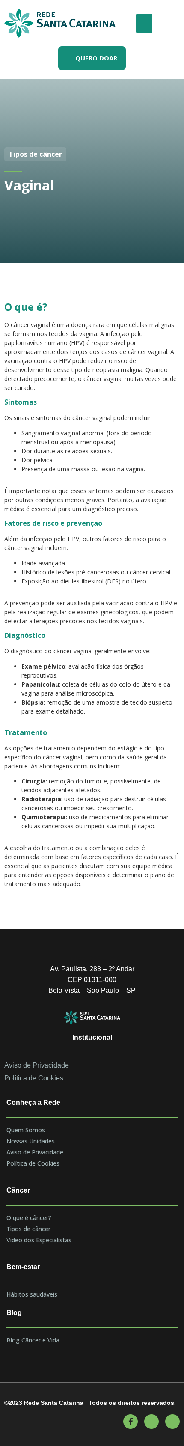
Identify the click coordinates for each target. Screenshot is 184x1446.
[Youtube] (151, 1421)
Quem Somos (25, 1130)
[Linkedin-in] (172, 1421)
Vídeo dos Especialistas (38, 1240)
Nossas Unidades (30, 1141)
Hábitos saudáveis (31, 1294)
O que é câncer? (28, 1218)
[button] (144, 23)
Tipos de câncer (28, 1229)
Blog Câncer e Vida (32, 1340)
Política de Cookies (32, 1163)
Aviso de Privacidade (34, 1152)
